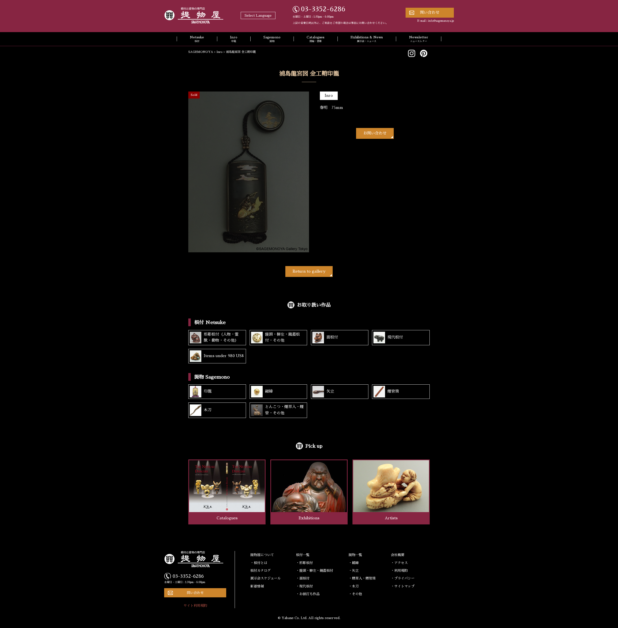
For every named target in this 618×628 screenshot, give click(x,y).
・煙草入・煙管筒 (362, 578)
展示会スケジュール (265, 578)
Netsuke (197, 39)
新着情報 (257, 586)
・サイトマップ (402, 586)
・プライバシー (402, 578)
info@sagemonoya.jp (441, 21)
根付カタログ (260, 570)
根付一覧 (302, 555)
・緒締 (354, 562)
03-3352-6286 (323, 9)
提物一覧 (355, 555)
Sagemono (272, 39)
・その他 (355, 594)
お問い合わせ (374, 133)
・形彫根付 (304, 562)
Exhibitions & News (367, 39)
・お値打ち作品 (308, 594)
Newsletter (418, 39)
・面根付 (302, 578)
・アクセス (399, 562)
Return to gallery (309, 271)
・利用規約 (399, 570)
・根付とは (258, 562)
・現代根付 (304, 586)
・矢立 (354, 570)
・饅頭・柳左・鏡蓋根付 (314, 570)
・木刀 (354, 586)
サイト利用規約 (195, 605)
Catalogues (315, 39)
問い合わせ (429, 12)
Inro (233, 39)
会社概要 (397, 555)
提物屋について (262, 555)
